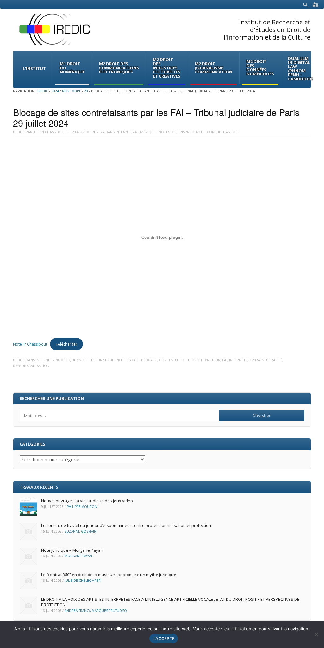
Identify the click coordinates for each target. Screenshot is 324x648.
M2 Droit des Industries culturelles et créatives (167, 68)
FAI (224, 360)
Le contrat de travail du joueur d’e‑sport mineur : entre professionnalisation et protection (126, 525)
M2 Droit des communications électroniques (119, 68)
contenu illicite (174, 360)
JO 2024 (253, 360)
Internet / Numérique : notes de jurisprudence (159, 132)
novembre (71, 90)
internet (237, 360)
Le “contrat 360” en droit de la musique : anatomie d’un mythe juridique (108, 574)
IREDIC (42, 90)
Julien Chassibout (49, 132)
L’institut (34, 68)
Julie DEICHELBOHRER (83, 580)
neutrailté (272, 360)
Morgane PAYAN (78, 556)
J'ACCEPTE (164, 638)
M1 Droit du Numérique (72, 68)
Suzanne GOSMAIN (81, 531)
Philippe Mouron (82, 507)
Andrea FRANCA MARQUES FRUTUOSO (96, 610)
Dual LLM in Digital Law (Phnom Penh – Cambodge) (300, 68)
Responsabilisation (31, 365)
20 (86, 90)
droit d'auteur (206, 360)
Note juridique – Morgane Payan (72, 550)
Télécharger (66, 344)
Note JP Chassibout (30, 344)
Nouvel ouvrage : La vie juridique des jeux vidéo (87, 501)
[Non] (316, 634)
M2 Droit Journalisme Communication (213, 68)
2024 (55, 90)
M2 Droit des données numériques (260, 68)
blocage (149, 360)
